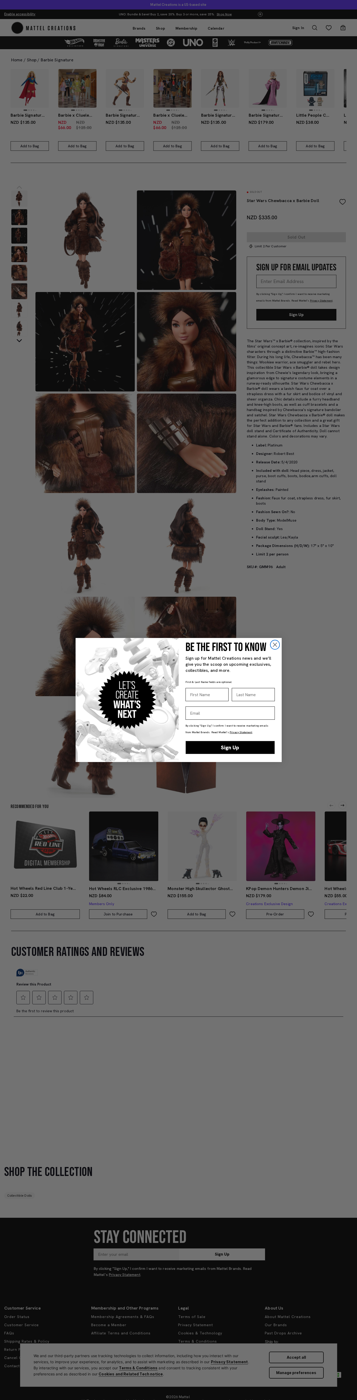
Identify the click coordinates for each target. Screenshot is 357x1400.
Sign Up (230, 747)
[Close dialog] (275, 644)
